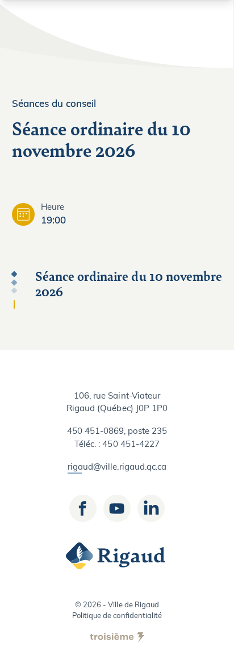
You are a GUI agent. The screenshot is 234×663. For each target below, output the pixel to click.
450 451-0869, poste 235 (117, 432)
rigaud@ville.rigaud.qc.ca (117, 467)
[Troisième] (117, 637)
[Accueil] (117, 556)
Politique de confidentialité (117, 616)
